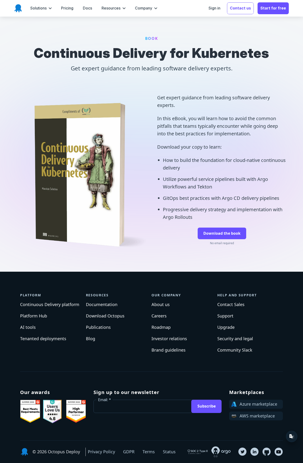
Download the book (222, 233)
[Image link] (30, 411)
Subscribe (206, 406)
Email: (103, 399)
